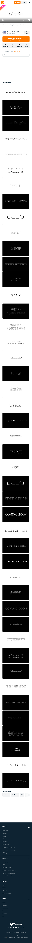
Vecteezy (4, 833)
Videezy (4, 835)
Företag (4, 838)
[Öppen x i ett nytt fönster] (20, 926)
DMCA (4, 864)
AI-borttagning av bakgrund (9, 849)
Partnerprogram (6, 867)
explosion (15, 794)
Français (4, 913)
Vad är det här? (17, 51)
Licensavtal (5, 861)
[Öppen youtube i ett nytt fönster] (23, 926)
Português (5, 907)
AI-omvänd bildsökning (8, 846)
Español (4, 904)
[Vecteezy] (2, 2)
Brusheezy (5, 830)
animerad (6, 794)
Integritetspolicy (17, 936)
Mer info (6, 54)
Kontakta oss (5, 887)
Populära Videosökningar (9, 875)
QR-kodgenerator (6, 852)
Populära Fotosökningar (8, 872)
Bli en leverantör (6, 892)
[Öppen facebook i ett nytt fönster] (8, 926)
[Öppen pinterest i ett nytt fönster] (15, 926)
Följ (27, 33)
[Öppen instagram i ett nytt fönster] (10, 926)
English (4, 902)
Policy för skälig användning (15, 937)
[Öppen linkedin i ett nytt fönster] (13, 926)
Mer (3, 915)
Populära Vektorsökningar (9, 869)
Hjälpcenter (5, 884)
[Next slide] (25, 794)
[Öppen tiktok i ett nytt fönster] (18, 926)
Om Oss (4, 890)
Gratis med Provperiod (16, 39)
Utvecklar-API (5, 844)
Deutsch (4, 910)
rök (22, 794)
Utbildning (5, 841)
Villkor (11, 936)
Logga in (24, 2)
